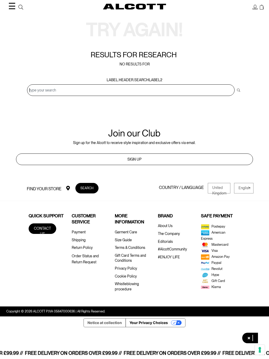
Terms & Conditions (130, 247)
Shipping (79, 240)
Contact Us (42, 230)
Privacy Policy (126, 268)
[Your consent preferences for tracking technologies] (260, 350)
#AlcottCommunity (172, 249)
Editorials (165, 241)
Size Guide (123, 240)
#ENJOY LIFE (169, 257)
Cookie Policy (126, 276)
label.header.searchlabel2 (134, 80)
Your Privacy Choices (149, 322)
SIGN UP (134, 159)
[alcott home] (134, 6)
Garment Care (126, 232)
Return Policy (82, 247)
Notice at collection (104, 322)
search (87, 188)
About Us (165, 226)
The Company (169, 234)
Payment (79, 232)
